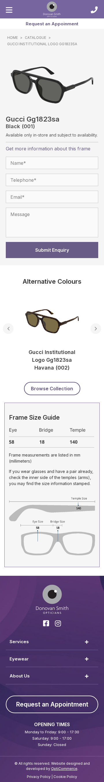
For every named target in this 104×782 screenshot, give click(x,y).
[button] (52, 23)
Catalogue (35, 37)
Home (12, 37)
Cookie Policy (65, 777)
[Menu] (9, 10)
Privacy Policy (39, 777)
